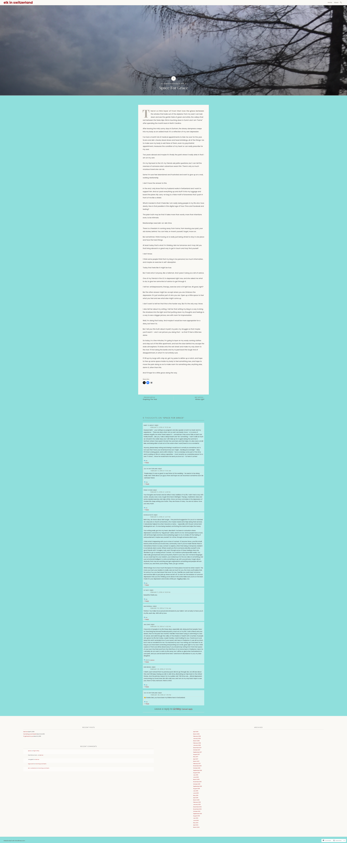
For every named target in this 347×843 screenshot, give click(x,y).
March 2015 (196, 800)
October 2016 (196, 768)
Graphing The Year (150, 398)
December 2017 (197, 747)
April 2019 (195, 731)
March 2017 (196, 761)
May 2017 (195, 756)
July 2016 (195, 775)
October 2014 (196, 811)
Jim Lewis (147, 624)
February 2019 (197, 736)
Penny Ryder (148, 490)
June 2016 (196, 777)
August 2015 (196, 788)
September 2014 (197, 813)
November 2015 (197, 781)
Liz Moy (146, 590)
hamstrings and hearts (29, 734)
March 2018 (196, 741)
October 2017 (196, 750)
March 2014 (196, 827)
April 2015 (195, 797)
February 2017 (197, 763)
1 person (152, 660)
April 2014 (195, 825)
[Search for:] (341, 2)
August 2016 (196, 772)
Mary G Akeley (149, 425)
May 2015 (195, 795)
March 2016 (196, 779)
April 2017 (195, 759)
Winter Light (199, 398)
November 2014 (197, 809)
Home (330, 2)
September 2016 (197, 770)
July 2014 (195, 818)
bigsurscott (31, 763)
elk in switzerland (18, 2)
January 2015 (197, 804)
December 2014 (197, 807)
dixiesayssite (148, 515)
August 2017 (196, 754)
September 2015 (197, 786)
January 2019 (197, 738)
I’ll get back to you (28, 736)
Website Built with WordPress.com (14, 841)
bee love (25, 731)
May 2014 (195, 822)
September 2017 (197, 752)
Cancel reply (187, 709)
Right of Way (36, 750)
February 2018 (197, 743)
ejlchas (30, 750)
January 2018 (197, 745)
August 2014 (196, 816)
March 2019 (196, 734)
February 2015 (197, 802)
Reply (147, 463)
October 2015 (196, 784)
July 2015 (195, 791)
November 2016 (197, 766)
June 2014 (196, 820)
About (336, 2)
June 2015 (196, 793)
